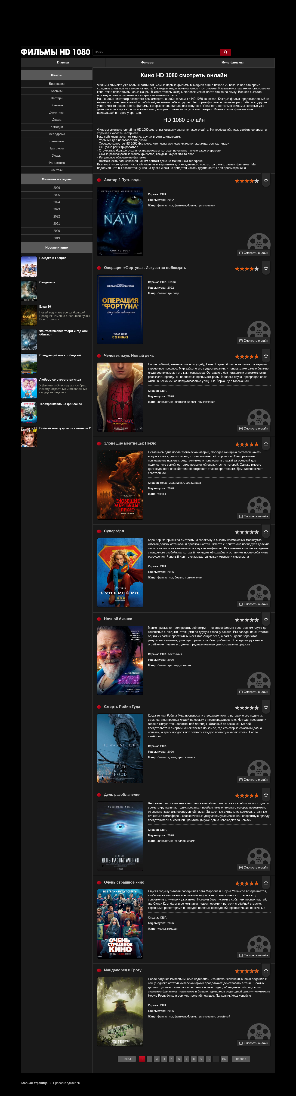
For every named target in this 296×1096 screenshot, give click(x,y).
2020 (56, 231)
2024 (56, 202)
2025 (56, 195)
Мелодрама (57, 134)
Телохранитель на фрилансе (60, 404)
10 (208, 1059)
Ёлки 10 (45, 306)
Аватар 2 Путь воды (123, 180)
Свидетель (47, 282)
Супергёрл (114, 531)
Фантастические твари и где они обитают (63, 332)
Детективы (56, 112)
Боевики (56, 91)
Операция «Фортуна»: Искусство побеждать (145, 268)
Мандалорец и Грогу (123, 970)
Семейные (56, 141)
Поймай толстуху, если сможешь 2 (65, 428)
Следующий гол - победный (60, 355)
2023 (56, 209)
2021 (56, 223)
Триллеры (57, 148)
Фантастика (57, 162)
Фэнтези (56, 170)
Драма (56, 119)
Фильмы (147, 62)
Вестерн (56, 98)
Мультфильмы (233, 62)
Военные (57, 105)
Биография (57, 83)
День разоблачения (122, 794)
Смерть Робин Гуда (122, 707)
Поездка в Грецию (52, 258)
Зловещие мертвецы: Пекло (130, 443)
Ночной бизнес (118, 619)
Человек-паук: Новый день (129, 355)
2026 (56, 188)
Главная (63, 62)
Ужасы (56, 155)
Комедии (57, 127)
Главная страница (34, 1083)
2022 (56, 216)
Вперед (241, 1059)
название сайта (55, 52)
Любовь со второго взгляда (60, 379)
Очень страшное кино (124, 882)
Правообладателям (66, 1083)
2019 (56, 238)
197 (224, 1059)
